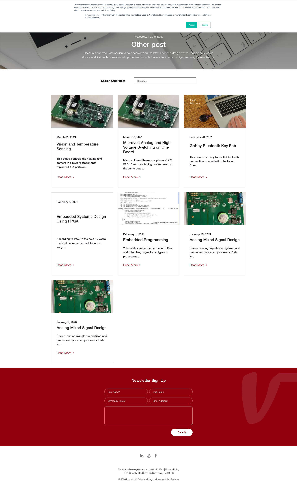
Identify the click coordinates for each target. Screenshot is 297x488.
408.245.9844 (157, 469)
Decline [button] (205, 25)
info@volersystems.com (136, 469)
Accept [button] (191, 25)
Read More (64, 177)
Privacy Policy (172, 469)
